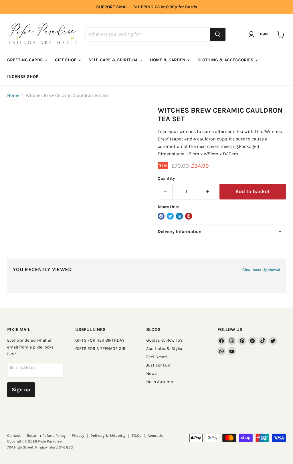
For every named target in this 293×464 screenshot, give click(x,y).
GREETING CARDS (25, 59)
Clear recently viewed (261, 269)
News (151, 373)
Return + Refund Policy (46, 435)
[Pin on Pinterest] (188, 216)
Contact (14, 435)
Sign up (21, 389)
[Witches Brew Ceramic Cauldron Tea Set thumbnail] (16, 120)
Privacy (78, 435)
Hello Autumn (159, 381)
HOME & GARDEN (168, 59)
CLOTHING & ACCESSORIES (226, 59)
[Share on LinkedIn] (179, 216)
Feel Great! (156, 356)
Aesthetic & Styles (164, 348)
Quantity (166, 178)
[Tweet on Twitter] (170, 216)
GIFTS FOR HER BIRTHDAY (99, 340)
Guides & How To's (164, 340)
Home (13, 95)
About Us (155, 435)
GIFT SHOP (66, 59)
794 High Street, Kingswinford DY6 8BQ (40, 447)
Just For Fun (158, 365)
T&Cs (136, 435)
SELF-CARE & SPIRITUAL (113, 59)
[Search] (217, 34)
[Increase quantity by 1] (207, 191)
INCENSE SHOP (22, 76)
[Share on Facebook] (161, 216)
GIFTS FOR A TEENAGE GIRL (101, 348)
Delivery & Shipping (107, 435)
